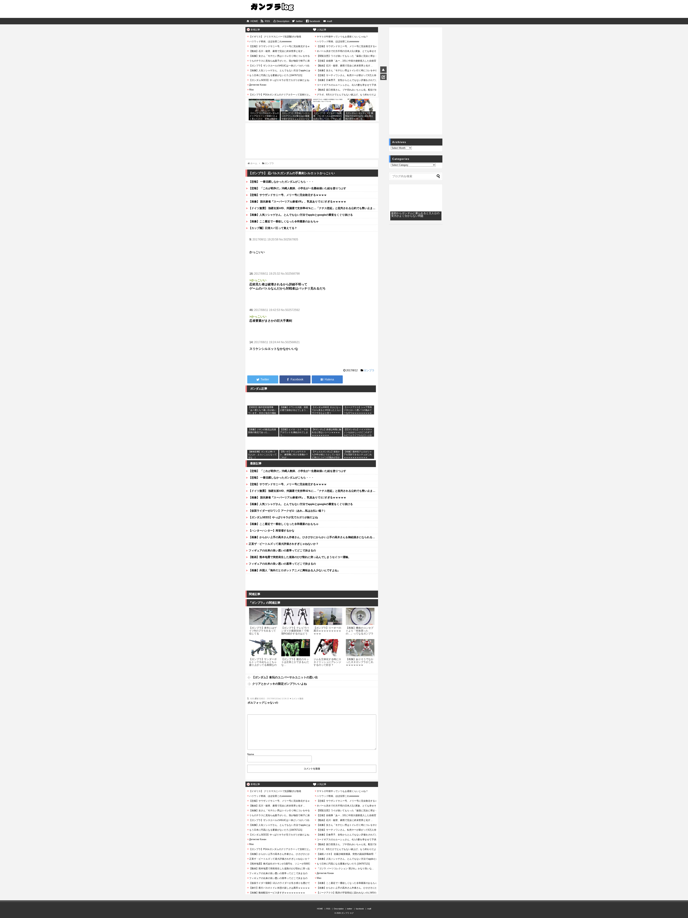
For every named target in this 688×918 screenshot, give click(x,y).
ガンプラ (369, 370)
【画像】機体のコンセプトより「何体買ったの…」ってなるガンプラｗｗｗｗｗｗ (359, 632)
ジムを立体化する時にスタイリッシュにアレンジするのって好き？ (327, 662)
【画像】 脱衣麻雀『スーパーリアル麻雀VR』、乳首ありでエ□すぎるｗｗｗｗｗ (297, 201)
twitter (299, 21)
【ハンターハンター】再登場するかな (271, 530)
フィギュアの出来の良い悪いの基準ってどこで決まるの (282, 550)
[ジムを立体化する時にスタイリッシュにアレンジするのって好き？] (328, 647)
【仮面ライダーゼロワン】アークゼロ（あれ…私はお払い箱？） (288, 510)
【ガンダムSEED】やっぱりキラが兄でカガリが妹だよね (283, 517)
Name (250, 754)
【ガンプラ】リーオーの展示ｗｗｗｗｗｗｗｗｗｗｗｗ (327, 630)
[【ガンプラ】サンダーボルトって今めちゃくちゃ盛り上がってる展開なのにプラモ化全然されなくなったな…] (263, 647)
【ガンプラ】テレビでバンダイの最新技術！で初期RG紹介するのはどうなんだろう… (295, 632)
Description (283, 21)
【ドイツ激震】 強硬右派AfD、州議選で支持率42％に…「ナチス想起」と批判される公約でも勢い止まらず (313, 208)
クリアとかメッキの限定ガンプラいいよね (279, 683)
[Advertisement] (312, 133)
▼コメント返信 (296, 698)
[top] (383, 69)
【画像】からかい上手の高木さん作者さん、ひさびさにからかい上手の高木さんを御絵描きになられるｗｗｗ (313, 537)
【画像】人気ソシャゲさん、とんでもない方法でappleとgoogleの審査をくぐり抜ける (301, 214)
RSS (267, 21)
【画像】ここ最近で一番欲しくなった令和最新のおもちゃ (284, 221)
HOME (254, 21)
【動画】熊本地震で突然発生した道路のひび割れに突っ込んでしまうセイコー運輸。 (300, 557)
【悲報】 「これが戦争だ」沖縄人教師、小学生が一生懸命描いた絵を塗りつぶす (297, 188)
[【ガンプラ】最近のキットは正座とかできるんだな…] (296, 647)
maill (329, 21)
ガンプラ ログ (347, 913)
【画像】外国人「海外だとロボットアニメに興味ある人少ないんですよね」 (294, 570)
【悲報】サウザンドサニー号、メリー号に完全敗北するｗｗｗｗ (288, 194)
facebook (315, 21)
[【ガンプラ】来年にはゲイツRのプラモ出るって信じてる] (263, 616)
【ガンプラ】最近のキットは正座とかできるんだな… (295, 662)
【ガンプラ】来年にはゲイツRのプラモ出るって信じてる (263, 630)
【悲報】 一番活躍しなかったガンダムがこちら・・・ (281, 181)
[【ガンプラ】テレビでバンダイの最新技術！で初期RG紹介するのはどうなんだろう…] (296, 616)
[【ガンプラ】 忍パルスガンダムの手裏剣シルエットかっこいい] (327, 379)
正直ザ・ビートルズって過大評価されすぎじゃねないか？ (284, 543)
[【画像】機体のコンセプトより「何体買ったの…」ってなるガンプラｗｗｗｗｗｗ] (360, 616)
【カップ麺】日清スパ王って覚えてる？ (273, 228)
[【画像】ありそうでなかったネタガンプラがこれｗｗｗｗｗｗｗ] (360, 647)
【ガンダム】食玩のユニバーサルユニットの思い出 (285, 677)
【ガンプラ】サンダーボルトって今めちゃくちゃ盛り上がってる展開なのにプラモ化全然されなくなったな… (263, 665)
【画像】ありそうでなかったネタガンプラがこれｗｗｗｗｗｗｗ (359, 662)
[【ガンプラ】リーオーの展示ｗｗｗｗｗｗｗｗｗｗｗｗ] (328, 616)
